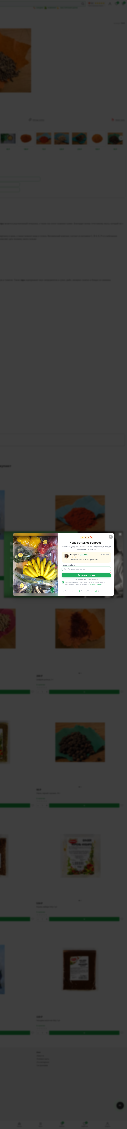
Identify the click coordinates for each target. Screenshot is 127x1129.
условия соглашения (95, 584)
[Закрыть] (111, 537)
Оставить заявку (86, 575)
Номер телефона (68, 565)
